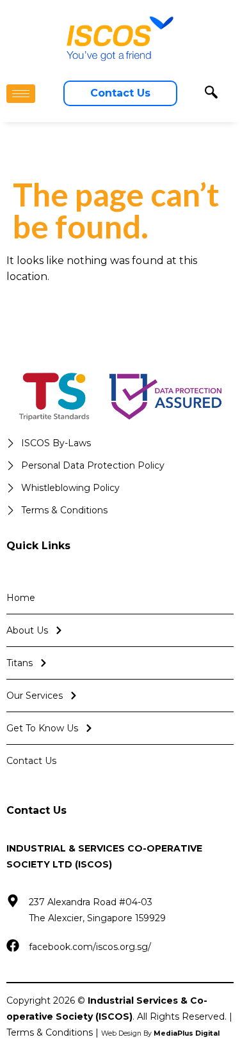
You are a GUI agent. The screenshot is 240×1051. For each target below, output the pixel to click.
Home (20, 597)
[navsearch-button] (211, 93)
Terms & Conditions (49, 1032)
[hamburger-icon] (20, 93)
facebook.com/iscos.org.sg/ (90, 947)
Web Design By (160, 1033)
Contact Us (31, 761)
